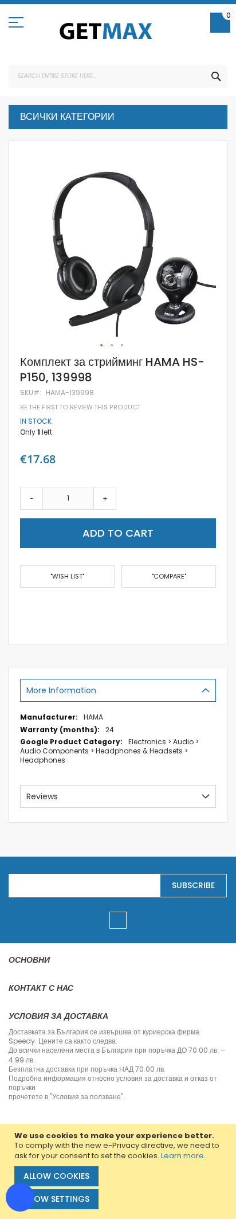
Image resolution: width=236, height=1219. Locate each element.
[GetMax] (106, 31)
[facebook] (118, 920)
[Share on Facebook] (24, 610)
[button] (102, 345)
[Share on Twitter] (42, 610)
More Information (61, 690)
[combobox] (118, 76)
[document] (119, 1171)
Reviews (42, 796)
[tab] (118, 690)
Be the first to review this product (80, 407)
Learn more (182, 1155)
